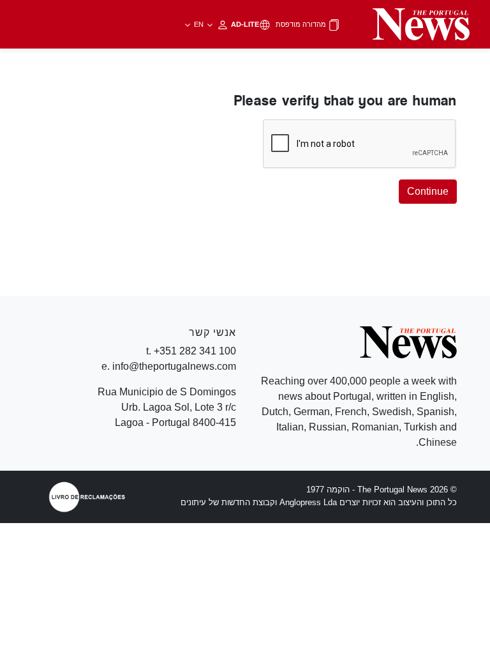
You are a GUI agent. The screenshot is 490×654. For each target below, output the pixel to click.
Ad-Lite (225, 24)
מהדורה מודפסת (302, 24)
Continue (428, 191)
